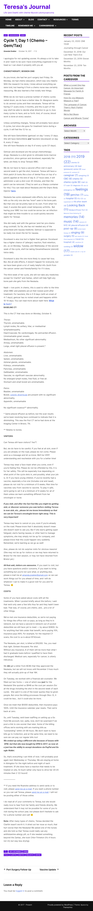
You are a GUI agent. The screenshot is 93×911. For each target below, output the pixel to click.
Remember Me (27, 26)
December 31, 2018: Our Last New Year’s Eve (75, 53)
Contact (45, 20)
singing (77, 232)
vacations (79, 242)
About (21, 20)
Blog (31, 19)
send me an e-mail (23, 789)
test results (79, 236)
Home (8, 19)
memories (74, 217)
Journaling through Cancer (76, 48)
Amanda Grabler (10, 51)
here (13, 191)
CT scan (68, 185)
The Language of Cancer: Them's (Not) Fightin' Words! (75, 107)
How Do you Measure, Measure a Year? (74, 99)
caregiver (71, 175)
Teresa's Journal (27, 6)
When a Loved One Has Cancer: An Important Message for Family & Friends (74, 89)
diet (86, 185)
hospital (71, 198)
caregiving (83, 175)
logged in (20, 891)
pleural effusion (79, 225)
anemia (75, 162)
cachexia (75, 172)
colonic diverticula (18, 395)
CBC (68, 178)
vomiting (68, 247)
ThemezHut (67, 907)
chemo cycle (72, 182)
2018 (70, 157)
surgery (69, 236)
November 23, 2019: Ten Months (75, 66)
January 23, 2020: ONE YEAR (74, 42)
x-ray (82, 251)
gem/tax (21, 855)
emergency (69, 190)
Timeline (10, 25)
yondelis (68, 255)
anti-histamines (15, 851)
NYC (67, 225)
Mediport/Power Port (78, 210)
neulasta (29, 855)
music (71, 221)
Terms (75, 19)
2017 (5, 35)
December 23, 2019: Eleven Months (76, 60)
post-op (70, 228)
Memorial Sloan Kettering (72, 213)
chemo (78, 179)
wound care (74, 251)
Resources (62, 20)
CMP (84, 182)
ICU (80, 198)
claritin (13, 855)
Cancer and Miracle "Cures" (76, 118)
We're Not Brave (71, 114)
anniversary (70, 166)
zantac (38, 855)
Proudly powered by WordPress (60, 905)
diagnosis (78, 185)
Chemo (23, 35)
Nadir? (8, 304)
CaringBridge (48, 26)
